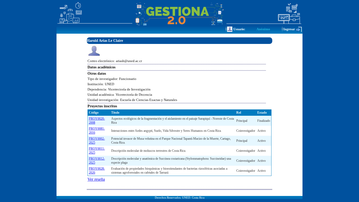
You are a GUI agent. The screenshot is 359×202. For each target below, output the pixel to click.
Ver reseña (96, 179)
